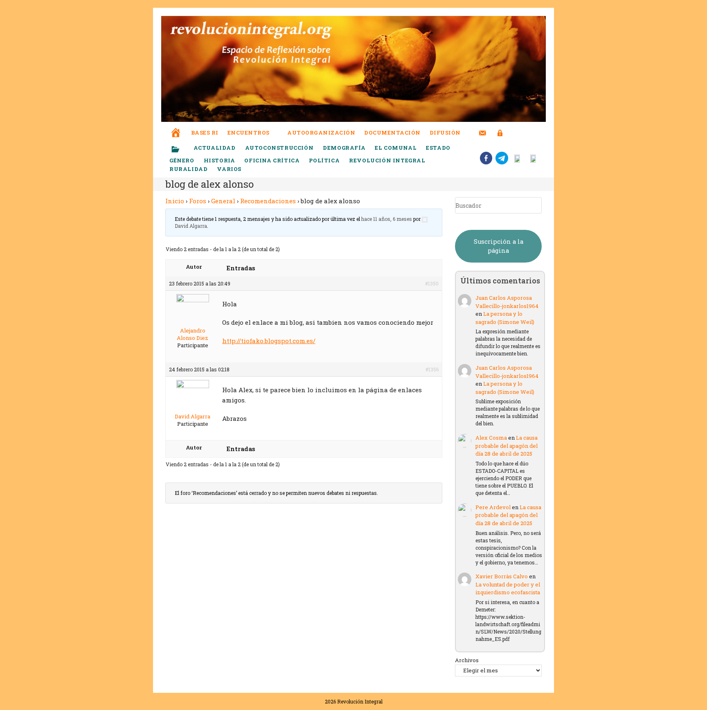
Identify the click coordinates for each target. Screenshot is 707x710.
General (223, 201)
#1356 (432, 369)
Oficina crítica (271, 160)
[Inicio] (176, 127)
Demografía (344, 147)
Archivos (467, 660)
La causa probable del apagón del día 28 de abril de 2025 (506, 445)
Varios (230, 169)
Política (324, 160)
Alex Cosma (491, 437)
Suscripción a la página (498, 246)
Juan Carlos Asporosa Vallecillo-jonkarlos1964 (506, 302)
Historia (219, 160)
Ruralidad (188, 169)
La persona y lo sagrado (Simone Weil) (504, 318)
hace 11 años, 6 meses (386, 219)
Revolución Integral (387, 160)
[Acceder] (500, 128)
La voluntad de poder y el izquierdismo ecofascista (507, 588)
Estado (438, 147)
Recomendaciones (268, 201)
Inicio (174, 201)
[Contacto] (482, 128)
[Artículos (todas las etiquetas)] (180, 150)
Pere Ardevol (493, 507)
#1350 (432, 283)
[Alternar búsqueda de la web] (515, 133)
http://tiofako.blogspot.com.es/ (268, 341)
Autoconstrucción (279, 147)
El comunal (396, 147)
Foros (197, 201)
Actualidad (215, 147)
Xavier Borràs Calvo (501, 576)
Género (181, 160)
